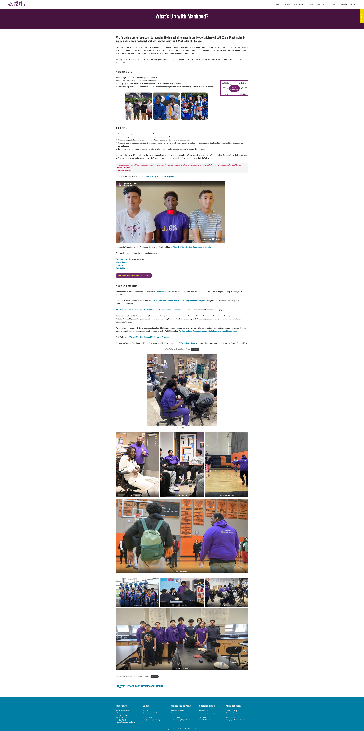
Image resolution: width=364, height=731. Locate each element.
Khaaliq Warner (122, 268)
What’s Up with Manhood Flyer (177, 349)
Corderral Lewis (122, 259)
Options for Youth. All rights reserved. (184, 729)
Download (195, 349)
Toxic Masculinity (163, 291)
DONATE (352, 4)
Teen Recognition (300, 4)
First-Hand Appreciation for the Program (134, 275)
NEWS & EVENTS (315, 4)
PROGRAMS (286, 4)
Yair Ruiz (119, 265)
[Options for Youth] (16, 4)
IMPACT (334, 4)
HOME (278, 4)
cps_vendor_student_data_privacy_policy (133, 676)
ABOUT (325, 4)
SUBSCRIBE (343, 4)
